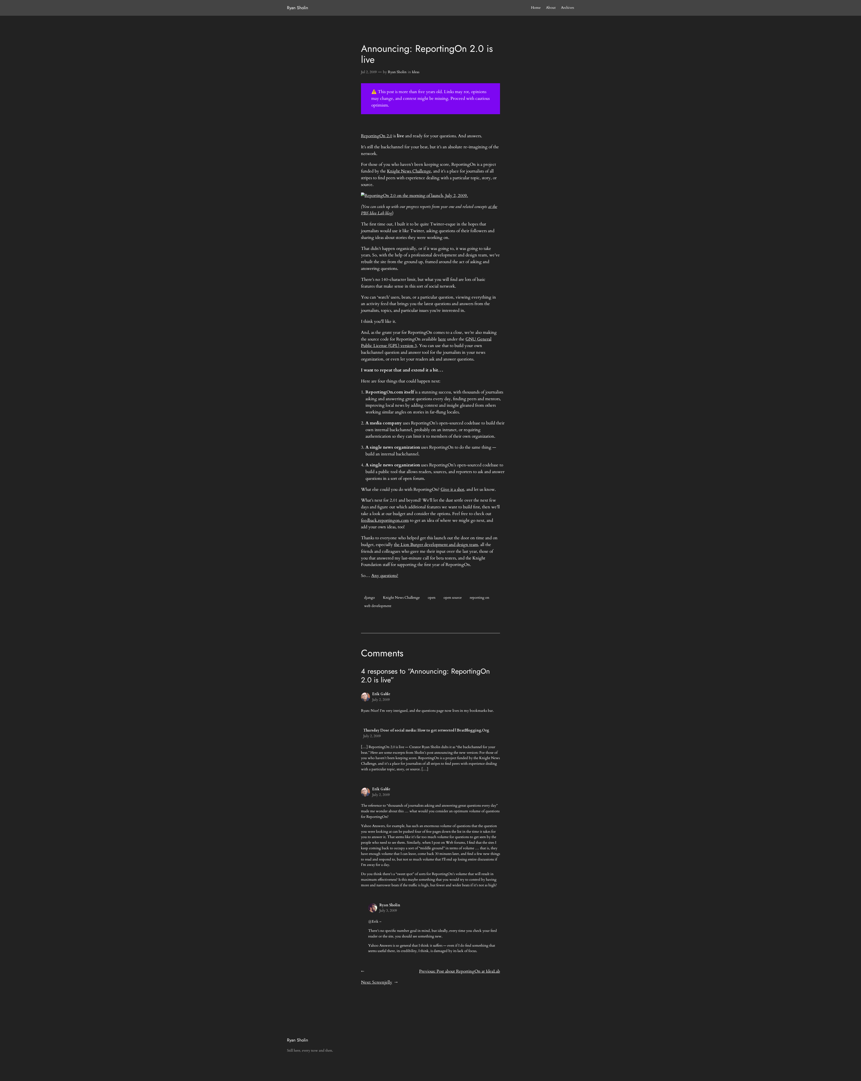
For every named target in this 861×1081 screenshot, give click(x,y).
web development (377, 605)
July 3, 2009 (388, 910)
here (442, 339)
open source (453, 597)
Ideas (415, 72)
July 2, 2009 (381, 699)
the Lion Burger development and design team (436, 545)
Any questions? (384, 576)
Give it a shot (452, 489)
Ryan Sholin (297, 7)
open (431, 597)
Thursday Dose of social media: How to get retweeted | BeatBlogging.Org (426, 730)
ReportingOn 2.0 (376, 136)
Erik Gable (381, 694)
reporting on (479, 597)
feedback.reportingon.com (385, 520)
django (369, 597)
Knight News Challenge (409, 171)
